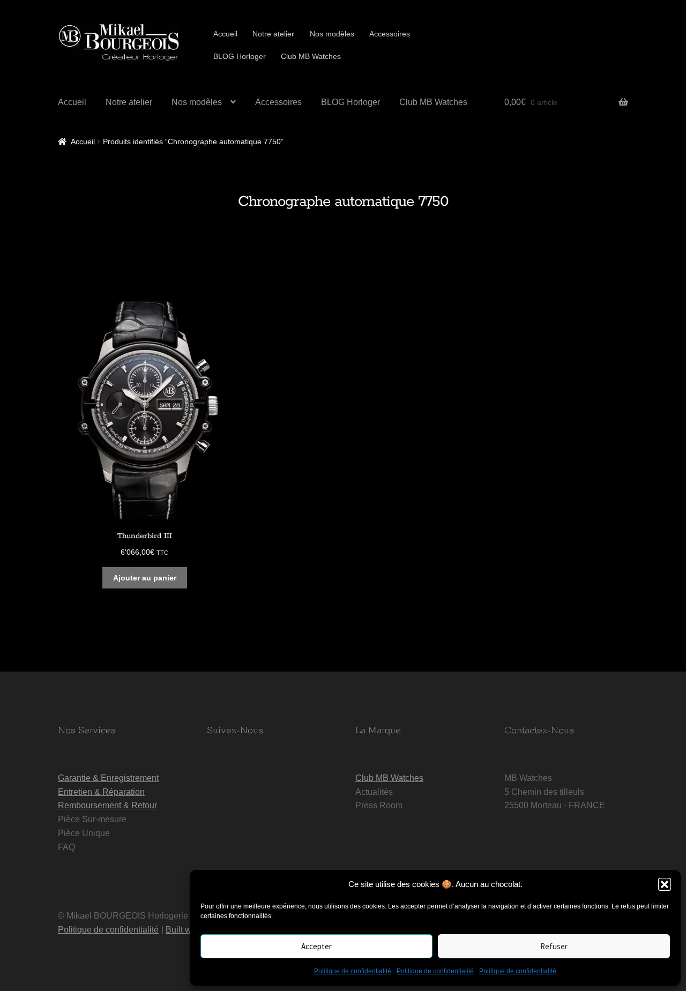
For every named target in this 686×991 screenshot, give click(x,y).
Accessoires (389, 33)
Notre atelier (273, 33)
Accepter (316, 946)
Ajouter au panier (144, 577)
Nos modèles (332, 33)
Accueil (225, 33)
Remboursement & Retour (107, 805)
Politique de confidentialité (352, 971)
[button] (664, 884)
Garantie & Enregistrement (108, 778)
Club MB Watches (311, 56)
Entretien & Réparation (101, 791)
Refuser (554, 946)
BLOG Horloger (239, 56)
